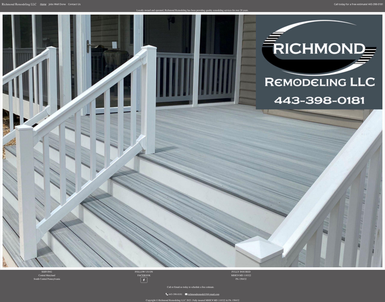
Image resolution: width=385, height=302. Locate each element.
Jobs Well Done (57, 4)
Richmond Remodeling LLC (19, 4)
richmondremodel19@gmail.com (203, 294)
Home (43, 4)
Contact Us (74, 4)
